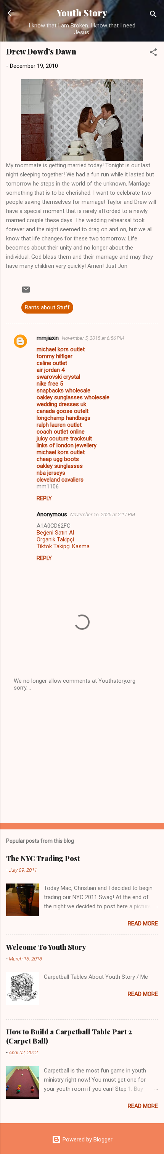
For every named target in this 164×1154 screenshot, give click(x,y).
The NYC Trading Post (43, 858)
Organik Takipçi (55, 539)
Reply (44, 498)
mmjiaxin (48, 338)
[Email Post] (26, 292)
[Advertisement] (82, 757)
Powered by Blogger (87, 1139)
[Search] (153, 15)
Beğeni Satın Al (55, 532)
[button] (153, 53)
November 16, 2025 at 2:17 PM (102, 514)
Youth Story (82, 13)
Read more (143, 923)
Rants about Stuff (47, 307)
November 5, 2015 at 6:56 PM (93, 338)
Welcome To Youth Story (46, 947)
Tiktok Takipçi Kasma (63, 546)
